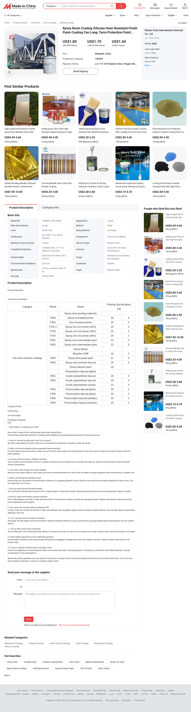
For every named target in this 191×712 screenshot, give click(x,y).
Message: (18, 593)
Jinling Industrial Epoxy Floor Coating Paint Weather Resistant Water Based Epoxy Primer (174, 260)
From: (19, 579)
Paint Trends (104, 668)
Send (28, 619)
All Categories (13, 15)
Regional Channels (130, 690)
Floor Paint (74, 661)
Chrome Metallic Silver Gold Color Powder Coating (174, 350)
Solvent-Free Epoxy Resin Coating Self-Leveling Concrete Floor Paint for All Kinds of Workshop (174, 283)
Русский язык (68, 694)
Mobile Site (160, 690)
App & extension (153, 15)
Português (46, 694)
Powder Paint (30, 661)
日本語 (128, 694)
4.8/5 (154, 43)
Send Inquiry (80, 71)
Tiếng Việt (164, 694)
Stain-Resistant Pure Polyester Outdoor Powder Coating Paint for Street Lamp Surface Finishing (174, 305)
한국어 (119, 694)
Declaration (126, 700)
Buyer (122, 15)
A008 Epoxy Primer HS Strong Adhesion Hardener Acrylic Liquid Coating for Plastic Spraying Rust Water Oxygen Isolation (174, 372)
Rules (186, 15)
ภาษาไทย (144, 694)
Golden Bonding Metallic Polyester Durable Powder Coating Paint (174, 327)
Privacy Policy (139, 700)
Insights (171, 690)
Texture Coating (11, 646)
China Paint (12, 661)
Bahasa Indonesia (178, 694)
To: (21, 586)
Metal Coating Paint (95, 661)
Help (136, 15)
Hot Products (22, 690)
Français (56, 694)
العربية (111, 694)
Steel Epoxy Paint (41, 668)
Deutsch (90, 694)
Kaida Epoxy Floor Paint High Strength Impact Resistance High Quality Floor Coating (174, 238)
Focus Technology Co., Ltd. (76, 700)
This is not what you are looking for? (40, 625)
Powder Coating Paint (53, 661)
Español (35, 694)
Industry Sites (114, 690)
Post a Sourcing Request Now (74, 625)
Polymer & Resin (36, 643)
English (26, 694)
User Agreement (112, 700)
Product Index (147, 690)
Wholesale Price (99, 690)
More (147, 65)
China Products (37, 690)
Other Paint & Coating (60, 643)
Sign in (185, 7)
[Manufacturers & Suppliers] (19, 6)
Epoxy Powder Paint (64, 668)
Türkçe (153, 694)
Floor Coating (82, 643)
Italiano (81, 694)
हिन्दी (135, 694)
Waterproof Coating (13, 643)
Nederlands (101, 694)
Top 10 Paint (86, 668)
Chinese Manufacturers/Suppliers (60, 690)
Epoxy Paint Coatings (17, 668)
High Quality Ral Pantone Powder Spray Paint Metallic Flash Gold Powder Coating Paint (174, 216)
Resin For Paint (117, 661)
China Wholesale (83, 690)
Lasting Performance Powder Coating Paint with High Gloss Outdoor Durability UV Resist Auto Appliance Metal (174, 417)
